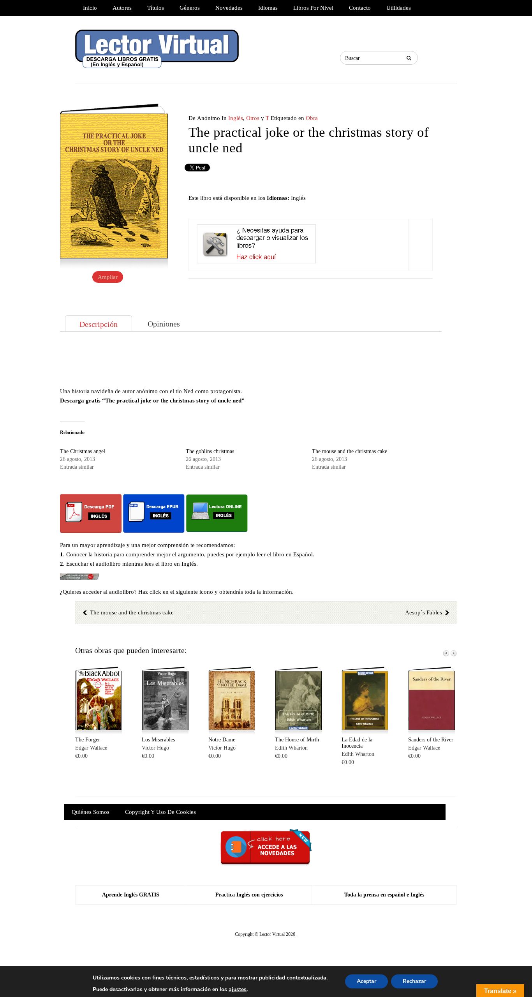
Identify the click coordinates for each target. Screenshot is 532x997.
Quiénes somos (90, 812)
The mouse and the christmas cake (349, 451)
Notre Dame (221, 740)
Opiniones (164, 323)
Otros (252, 118)
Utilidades (398, 8)
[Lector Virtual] (157, 49)
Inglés (235, 118)
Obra (312, 118)
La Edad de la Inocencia (357, 743)
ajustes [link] (238, 989)
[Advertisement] (251, 359)
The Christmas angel (82, 451)
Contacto (360, 8)
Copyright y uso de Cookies (160, 812)
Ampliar (108, 277)
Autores (122, 8)
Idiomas (268, 8)
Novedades (229, 8)
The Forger (87, 740)
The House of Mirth (297, 740)
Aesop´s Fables (423, 612)
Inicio (90, 8)
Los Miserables (158, 740)
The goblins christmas (210, 451)
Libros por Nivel (313, 8)
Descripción (98, 324)
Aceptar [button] (366, 981)
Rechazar (414, 981)
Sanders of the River (430, 740)
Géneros (190, 8)
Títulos (155, 8)
